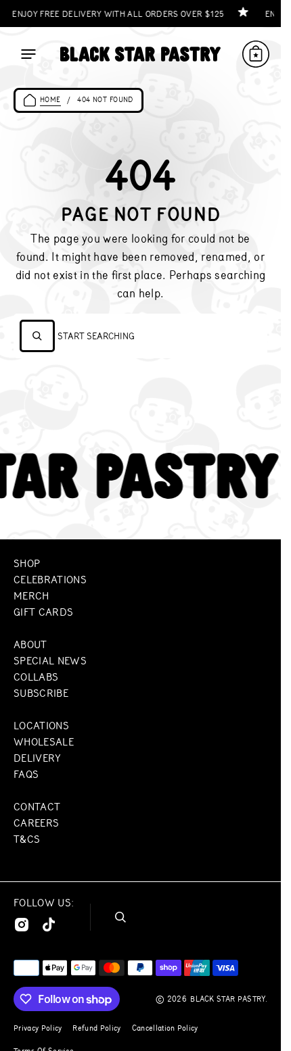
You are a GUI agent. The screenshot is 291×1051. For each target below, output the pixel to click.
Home (50, 99)
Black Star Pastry (227, 999)
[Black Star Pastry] (140, 54)
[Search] (37, 336)
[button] (28, 54)
